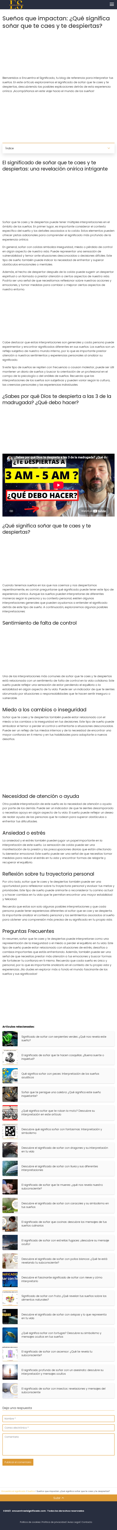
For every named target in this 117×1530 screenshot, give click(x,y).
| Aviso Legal (73, 1522)
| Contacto (86, 1522)
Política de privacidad (54, 1522)
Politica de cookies (30, 1522)
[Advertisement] (58, 51)
